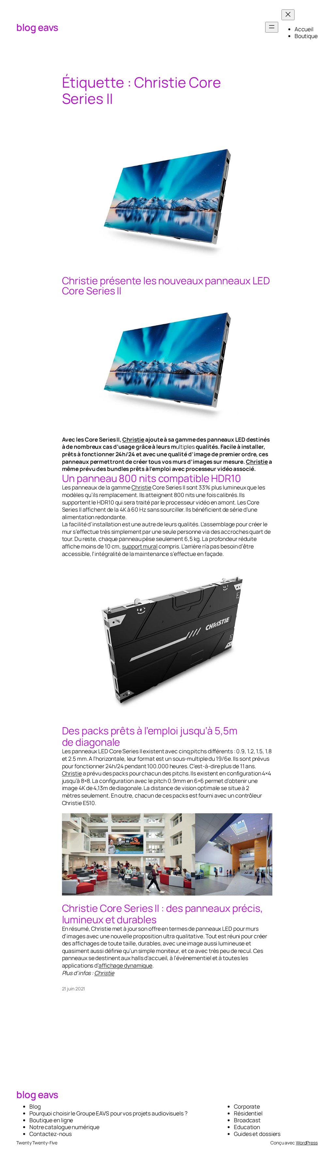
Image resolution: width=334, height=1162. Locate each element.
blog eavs (37, 27)
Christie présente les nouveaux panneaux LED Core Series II (166, 286)
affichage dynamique (125, 965)
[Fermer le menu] (288, 14)
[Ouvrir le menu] (271, 27)
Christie (133, 439)
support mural (140, 546)
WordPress (307, 1143)
